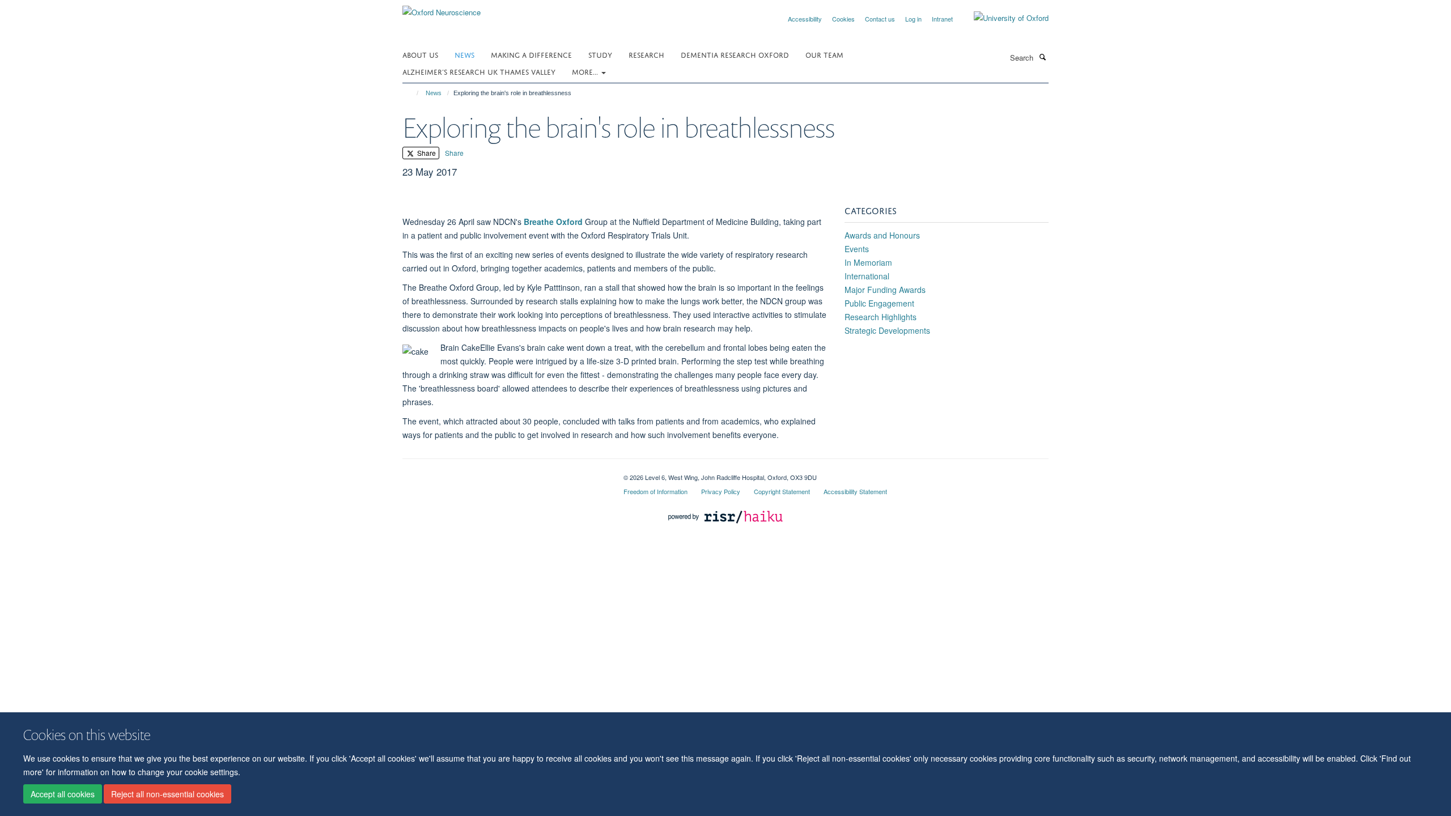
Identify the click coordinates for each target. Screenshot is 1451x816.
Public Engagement (879, 303)
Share (425, 153)
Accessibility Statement (855, 491)
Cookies (843, 18)
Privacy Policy (720, 491)
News (464, 54)
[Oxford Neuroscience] (441, 8)
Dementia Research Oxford (735, 54)
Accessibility (805, 18)
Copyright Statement (782, 491)
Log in (913, 18)
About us (420, 54)
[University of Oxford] (1003, 18)
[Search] (1042, 56)
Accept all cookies (63, 794)
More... (586, 71)
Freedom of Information (655, 491)
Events (857, 248)
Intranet (942, 18)
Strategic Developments (887, 330)
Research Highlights (881, 316)
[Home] (412, 93)
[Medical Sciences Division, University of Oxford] (504, 473)
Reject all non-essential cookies (167, 794)
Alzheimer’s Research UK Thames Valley (478, 71)
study (600, 54)
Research (646, 54)
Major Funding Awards (885, 289)
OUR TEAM (824, 54)
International (867, 276)
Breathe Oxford (553, 221)
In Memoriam (868, 262)
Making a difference (531, 54)
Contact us (880, 18)
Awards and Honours (882, 235)
